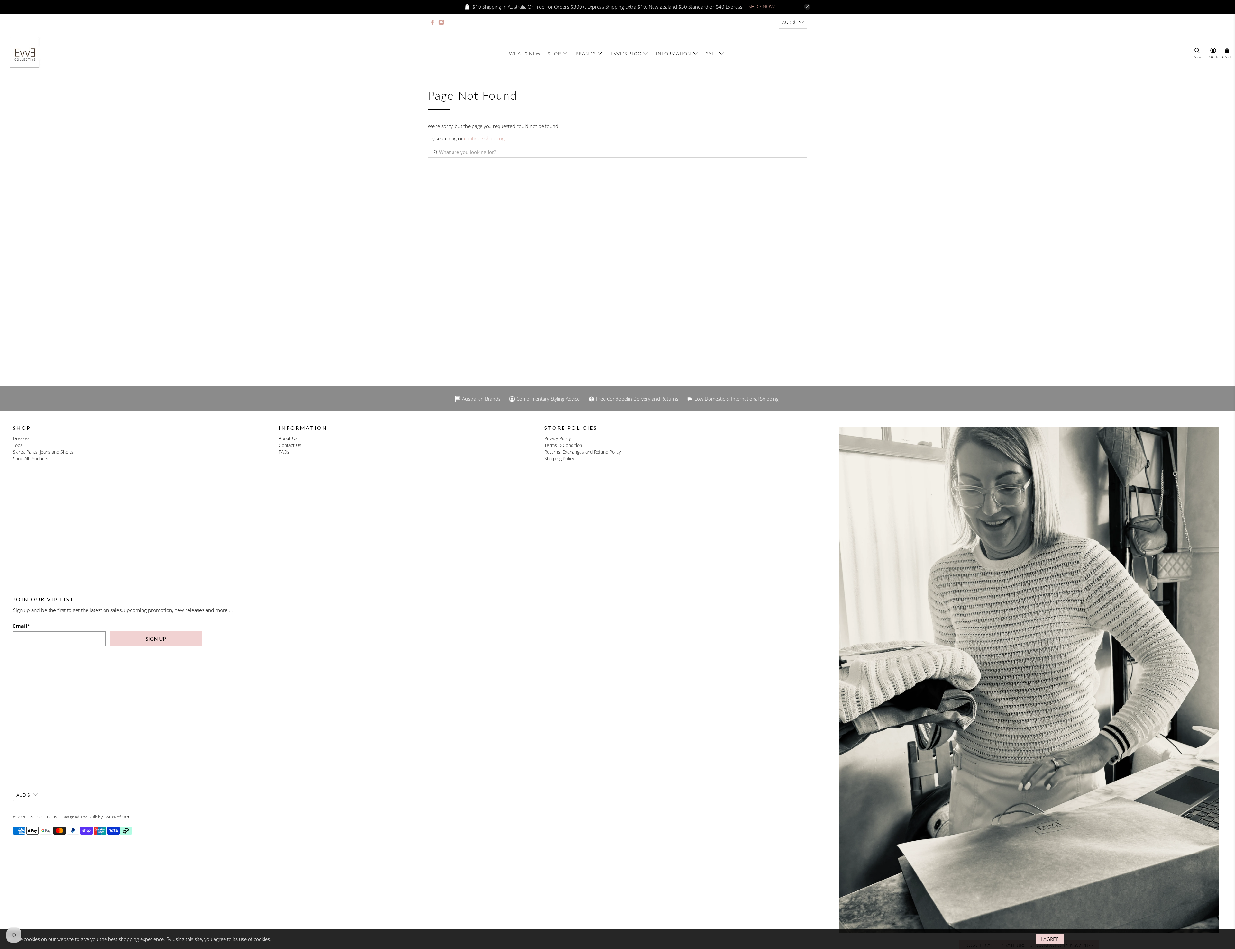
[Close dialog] (684, 401)
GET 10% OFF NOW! (617, 532)
